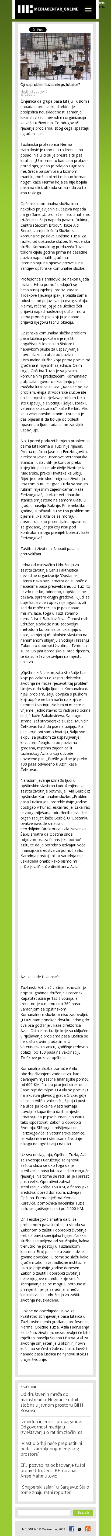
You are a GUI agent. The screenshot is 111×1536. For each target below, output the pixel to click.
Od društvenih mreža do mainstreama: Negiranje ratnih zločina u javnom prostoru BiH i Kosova (51, 1402)
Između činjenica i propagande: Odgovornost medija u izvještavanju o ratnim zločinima (51, 1427)
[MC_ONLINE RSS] (87, 1529)
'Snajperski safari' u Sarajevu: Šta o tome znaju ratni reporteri (54, 1490)
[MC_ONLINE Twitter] (79, 1529)
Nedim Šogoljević (33, 91)
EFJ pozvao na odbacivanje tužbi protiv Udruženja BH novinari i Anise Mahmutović (52, 1471)
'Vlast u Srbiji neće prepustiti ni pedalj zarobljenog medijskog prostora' (51, 1449)
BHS (102, 3)
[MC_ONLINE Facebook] (71, 1529)
